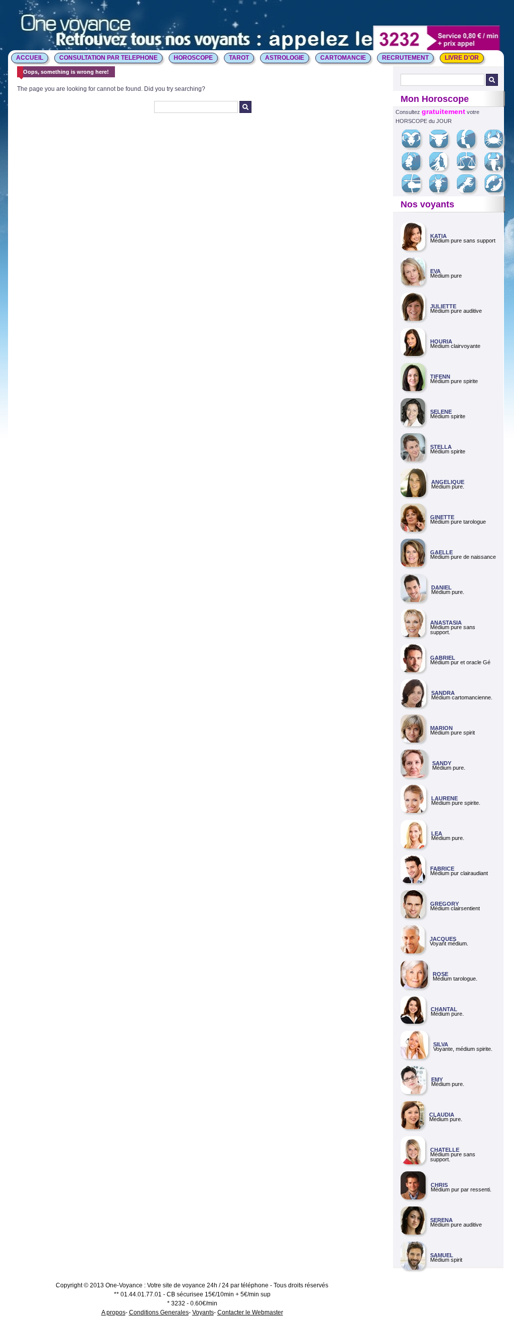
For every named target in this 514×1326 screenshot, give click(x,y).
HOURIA (441, 341)
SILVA (440, 1044)
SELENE (441, 412)
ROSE (440, 974)
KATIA (438, 236)
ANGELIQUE (447, 482)
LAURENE (444, 798)
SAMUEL (441, 1255)
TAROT (239, 57)
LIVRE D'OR (462, 57)
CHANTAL (444, 1009)
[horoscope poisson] (497, 191)
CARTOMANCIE (343, 57)
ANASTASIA (446, 623)
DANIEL (441, 587)
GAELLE (441, 552)
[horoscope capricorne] (442, 191)
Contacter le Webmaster (250, 1312)
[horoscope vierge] (442, 169)
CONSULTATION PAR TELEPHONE (108, 57)
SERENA (441, 1220)
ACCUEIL (29, 57)
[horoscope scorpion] (497, 169)
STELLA (441, 447)
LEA (436, 833)
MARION (441, 728)
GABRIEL (442, 658)
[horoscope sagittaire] (415, 191)
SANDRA (443, 693)
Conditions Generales (159, 1312)
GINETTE (442, 517)
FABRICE (442, 869)
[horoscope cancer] (497, 146)
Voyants (203, 1312)
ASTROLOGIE (284, 57)
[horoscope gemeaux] (470, 146)
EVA (435, 271)
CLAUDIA (441, 1115)
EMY (437, 1079)
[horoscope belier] (415, 146)
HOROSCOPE (193, 57)
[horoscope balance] (470, 169)
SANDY (441, 763)
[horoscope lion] (415, 169)
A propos (113, 1312)
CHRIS (439, 1185)
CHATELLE (444, 1150)
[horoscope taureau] (442, 146)
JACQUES (443, 939)
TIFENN (440, 377)
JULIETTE (443, 306)
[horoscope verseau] (470, 191)
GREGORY (444, 904)
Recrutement (405, 57)
